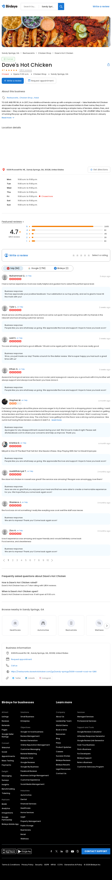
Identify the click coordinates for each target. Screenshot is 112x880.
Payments (6, 765)
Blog (58, 738)
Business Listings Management (35, 775)
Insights (5, 784)
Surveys (5, 780)
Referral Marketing (29, 753)
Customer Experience (30, 780)
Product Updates (63, 747)
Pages (4, 729)
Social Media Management (32, 784)
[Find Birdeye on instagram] (67, 851)
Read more (7, 117)
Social (4, 752)
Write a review (101, 6)
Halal (36, 97)
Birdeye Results (63, 764)
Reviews (5, 721)
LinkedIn (31, 678)
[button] (52, 560)
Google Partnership (7, 818)
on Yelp (29, 276)
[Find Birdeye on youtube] (72, 851)
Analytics (6, 808)
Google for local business (32, 732)
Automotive (26, 795)
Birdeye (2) (62, 268)
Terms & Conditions (11, 864)
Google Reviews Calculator (89, 732)
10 (48, 560)
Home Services (27, 812)
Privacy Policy (27, 864)
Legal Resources (63, 769)
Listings (5, 716)
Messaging (7, 776)
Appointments (8, 756)
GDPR (46, 864)
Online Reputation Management (35, 745)
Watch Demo (62, 725)
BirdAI (4, 804)
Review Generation (29, 740)
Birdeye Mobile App (10, 824)
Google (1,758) (38, 268)
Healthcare (25, 808)
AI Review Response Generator (91, 736)
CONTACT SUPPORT (96, 851)
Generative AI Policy (73, 864)
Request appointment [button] (21, 659)
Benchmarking (8, 789)
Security (38, 864)
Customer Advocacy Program (90, 766)
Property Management (31, 821)
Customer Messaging (30, 749)
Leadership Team (64, 721)
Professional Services (86, 721)
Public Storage (27, 825)
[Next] (106, 625)
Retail (23, 834)
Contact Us (61, 773)
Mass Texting (8, 760)
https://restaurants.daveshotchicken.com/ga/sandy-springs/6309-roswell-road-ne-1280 (54, 671)
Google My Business (30, 766)
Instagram (46, 678)
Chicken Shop (44, 53)
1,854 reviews (25, 70)
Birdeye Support (84, 758)
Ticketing (6, 793)
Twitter (18, 678)
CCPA (60, 864)
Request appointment (42, 80)
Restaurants (29, 53)
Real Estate (26, 830)
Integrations (7, 813)
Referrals (6, 725)
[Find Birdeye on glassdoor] (78, 851)
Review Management (30, 736)
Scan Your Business (86, 745)
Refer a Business (84, 762)
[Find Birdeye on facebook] (51, 851)
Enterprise (25, 721)
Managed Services (85, 716)
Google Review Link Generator (90, 740)
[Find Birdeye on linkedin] (62, 851)
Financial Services (28, 803)
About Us (60, 716)
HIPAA (53, 864)
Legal (23, 817)
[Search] (61, 6)
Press (58, 743)
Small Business (27, 716)
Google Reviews (28, 762)
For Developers (84, 753)
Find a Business (84, 749)
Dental (24, 799)
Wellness (25, 838)
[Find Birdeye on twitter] (56, 851)
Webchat (6, 747)
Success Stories (63, 756)
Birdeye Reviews (63, 760)
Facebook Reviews (29, 771)
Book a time (61, 729)
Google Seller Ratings (8, 735)
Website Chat (27, 758)
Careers (59, 751)
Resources (60, 734)
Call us (14, 665)
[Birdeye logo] (10, 7)
